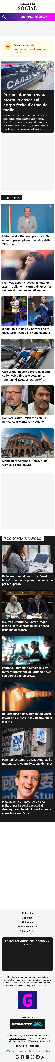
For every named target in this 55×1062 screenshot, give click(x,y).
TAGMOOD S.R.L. (17, 1038)
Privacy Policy (27, 931)
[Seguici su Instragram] (27, 1057)
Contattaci (27, 918)
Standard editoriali (27, 927)
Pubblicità (27, 913)
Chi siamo (27, 922)
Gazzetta (27, 6)
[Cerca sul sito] (4, 17)
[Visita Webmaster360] (27, 1024)
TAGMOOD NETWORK (38, 1035)
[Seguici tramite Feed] (42, 1057)
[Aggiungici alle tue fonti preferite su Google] (17, 1057)
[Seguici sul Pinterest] (37, 1057)
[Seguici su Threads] (32, 1057)
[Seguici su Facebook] (22, 1057)
